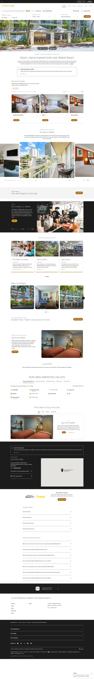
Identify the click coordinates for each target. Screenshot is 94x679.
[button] (81, 2)
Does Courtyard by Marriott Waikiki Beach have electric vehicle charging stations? (41, 572)
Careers (20, 651)
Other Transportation (17, 476)
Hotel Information (27, 511)
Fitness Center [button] (16, 397)
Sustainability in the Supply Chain (73, 651)
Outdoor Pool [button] (71, 389)
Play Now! (39, 269)
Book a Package (78, 319)
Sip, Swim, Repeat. (16, 269)
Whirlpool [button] (14, 393)
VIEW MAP (77, 10)
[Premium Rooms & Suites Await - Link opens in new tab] (47, 297)
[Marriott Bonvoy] (89, 1)
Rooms (69, 5)
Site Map (12, 653)
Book (64, 432)
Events (85, 5)
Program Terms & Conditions (35, 651)
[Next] (83, 298)
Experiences (79, 5)
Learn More (22, 73)
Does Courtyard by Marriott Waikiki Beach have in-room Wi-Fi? (37, 561)
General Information (27, 517)
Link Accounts (62, 499)
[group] (47, 216)
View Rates (16, 120)
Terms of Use (26, 651)
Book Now (15, 351)
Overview (64, 5)
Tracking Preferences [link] (14, 651)
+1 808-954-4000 (86, 10)
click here (87, 676)
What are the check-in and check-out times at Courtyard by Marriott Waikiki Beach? (42, 543)
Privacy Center (43, 651)
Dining (74, 5)
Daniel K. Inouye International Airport (20, 471)
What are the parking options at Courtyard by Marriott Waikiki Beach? (38, 555)
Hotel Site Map (17, 653)
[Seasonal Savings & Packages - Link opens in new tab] (71, 297)
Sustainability (15, 389)
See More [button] (71, 63)
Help (22, 653)
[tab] (28, 381)
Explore (14, 220)
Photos (90, 5)
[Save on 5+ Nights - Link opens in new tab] (22, 297)
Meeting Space (53, 393)
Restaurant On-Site (35, 389)
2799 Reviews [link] (38, 10)
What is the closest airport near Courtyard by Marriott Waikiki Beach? (38, 566)
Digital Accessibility (62, 651)
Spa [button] (69, 393)
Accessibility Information (28, 523)
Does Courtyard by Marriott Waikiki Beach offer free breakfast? (37, 578)
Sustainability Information (28, 528)
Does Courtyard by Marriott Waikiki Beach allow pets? (35, 549)
